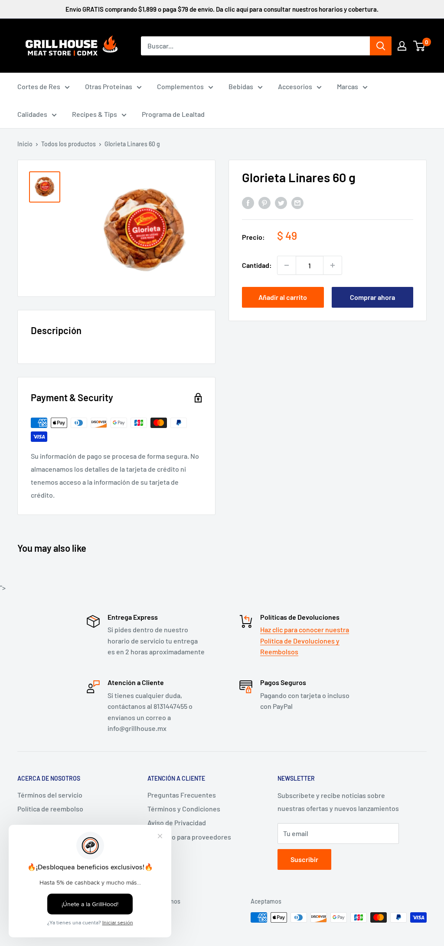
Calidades (32, 114)
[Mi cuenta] (402, 46)
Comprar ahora (372, 297)
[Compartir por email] (297, 202)
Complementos (180, 86)
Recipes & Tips (94, 114)
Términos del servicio (49, 795)
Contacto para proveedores (189, 837)
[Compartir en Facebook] (248, 202)
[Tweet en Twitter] (281, 202)
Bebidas (241, 86)
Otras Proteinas (108, 86)
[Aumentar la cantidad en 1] (332, 265)
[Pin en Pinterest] (264, 202)
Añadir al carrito (282, 297)
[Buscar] (381, 45)
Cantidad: (257, 265)
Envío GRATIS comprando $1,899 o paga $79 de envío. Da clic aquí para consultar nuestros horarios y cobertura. (222, 9)
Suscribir (304, 859)
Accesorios (295, 86)
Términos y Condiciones (183, 808)
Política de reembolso (50, 808)
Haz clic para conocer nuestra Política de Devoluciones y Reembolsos (304, 640)
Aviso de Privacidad (176, 822)
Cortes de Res (38, 86)
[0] (419, 46)
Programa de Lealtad (173, 114)
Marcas (347, 86)
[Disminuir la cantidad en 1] (287, 265)
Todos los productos (68, 144)
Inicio (25, 144)
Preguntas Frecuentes (181, 795)
